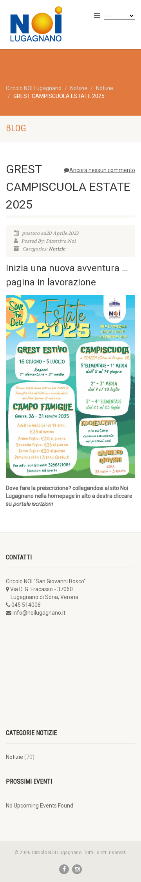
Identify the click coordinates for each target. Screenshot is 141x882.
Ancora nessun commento (102, 170)
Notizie (57, 249)
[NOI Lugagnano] (47, 24)
